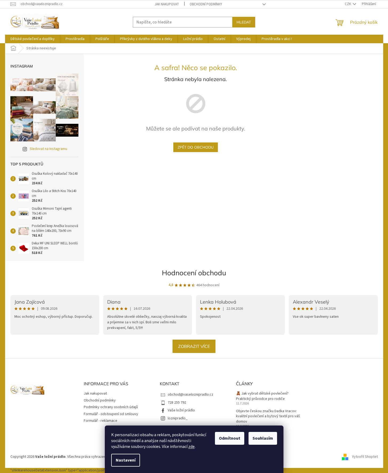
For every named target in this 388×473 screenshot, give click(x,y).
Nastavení (125, 460)
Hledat (244, 22)
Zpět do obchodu (196, 147)
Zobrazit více (194, 346)
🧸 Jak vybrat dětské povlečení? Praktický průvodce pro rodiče (262, 396)
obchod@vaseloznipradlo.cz (190, 394)
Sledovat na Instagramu (48, 149)
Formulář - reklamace (100, 420)
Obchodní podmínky (206, 4)
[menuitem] (32, 39)
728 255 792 (177, 402)
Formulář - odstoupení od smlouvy (111, 414)
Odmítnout (229, 438)
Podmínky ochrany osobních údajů (111, 407)
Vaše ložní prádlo (181, 410)
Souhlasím (263, 438)
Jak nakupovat (167, 4)
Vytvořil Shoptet (365, 456)
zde (191, 447)
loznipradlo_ (177, 418)
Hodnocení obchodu (194, 272)
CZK (348, 4)
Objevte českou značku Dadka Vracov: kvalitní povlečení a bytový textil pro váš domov (268, 416)
